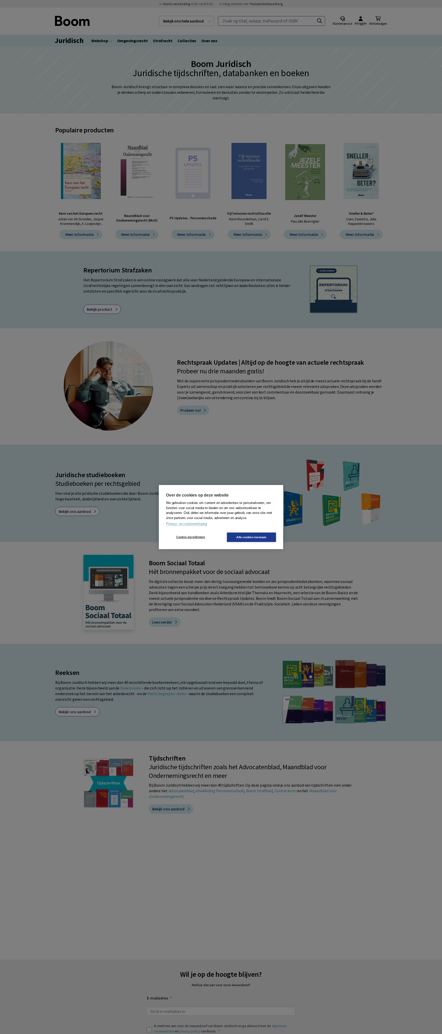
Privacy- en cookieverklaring (186, 524)
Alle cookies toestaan (251, 536)
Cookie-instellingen (190, 537)
